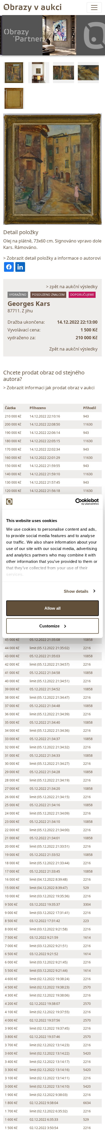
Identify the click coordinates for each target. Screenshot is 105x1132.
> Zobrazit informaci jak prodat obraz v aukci (48, 388)
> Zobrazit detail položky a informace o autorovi (52, 258)
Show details (76, 591)
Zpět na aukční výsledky (73, 349)
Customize (49, 625)
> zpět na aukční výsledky (71, 287)
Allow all (52, 608)
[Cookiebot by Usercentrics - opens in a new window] (75, 501)
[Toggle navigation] (94, 7)
